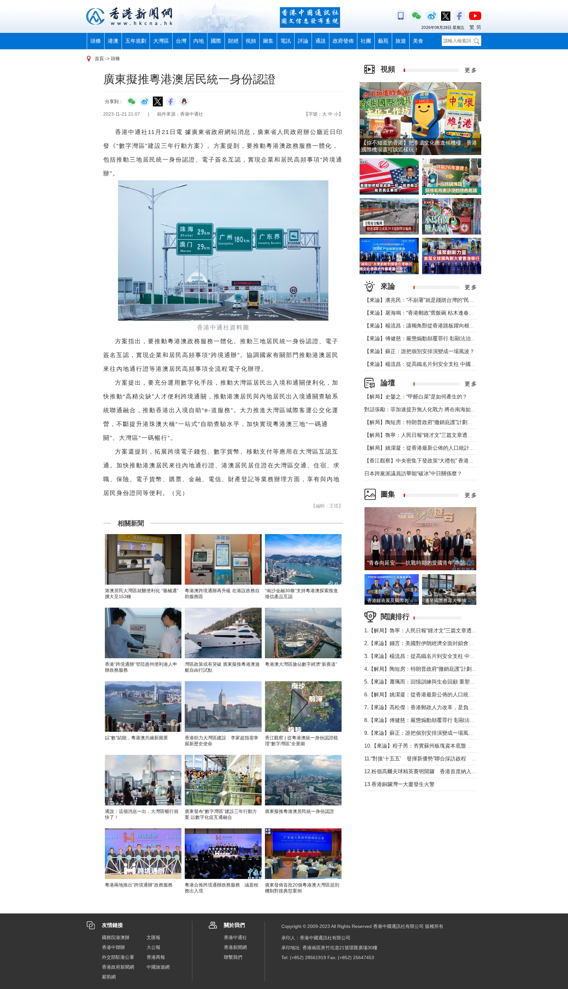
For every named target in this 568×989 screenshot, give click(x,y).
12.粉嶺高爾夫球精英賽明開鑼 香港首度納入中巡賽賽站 (431, 771)
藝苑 (383, 41)
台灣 (181, 41)
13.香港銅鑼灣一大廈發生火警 (399, 784)
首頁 (99, 58)
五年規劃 (135, 41)
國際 (216, 41)
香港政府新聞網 (118, 967)
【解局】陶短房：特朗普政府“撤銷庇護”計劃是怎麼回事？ (431, 422)
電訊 (285, 41)
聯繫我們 (233, 957)
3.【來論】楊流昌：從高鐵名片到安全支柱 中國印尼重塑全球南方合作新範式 (453, 656)
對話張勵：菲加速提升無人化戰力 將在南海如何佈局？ (428, 409)
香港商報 (156, 957)
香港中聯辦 (113, 947)
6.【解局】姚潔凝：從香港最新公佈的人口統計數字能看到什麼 (437, 694)
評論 (303, 41)
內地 (198, 41)
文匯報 (153, 937)
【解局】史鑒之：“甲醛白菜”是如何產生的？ (415, 396)
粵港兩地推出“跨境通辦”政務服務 (139, 885)
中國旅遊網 (158, 967)
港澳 (113, 41)
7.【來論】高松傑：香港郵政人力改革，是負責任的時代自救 (434, 707)
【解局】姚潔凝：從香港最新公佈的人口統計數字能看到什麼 (435, 448)
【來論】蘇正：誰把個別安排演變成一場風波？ (419, 351)
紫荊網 (109, 976)
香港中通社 (235, 937)
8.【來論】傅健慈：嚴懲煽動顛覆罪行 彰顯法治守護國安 (430, 720)
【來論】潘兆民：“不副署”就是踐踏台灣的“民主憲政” (425, 300)
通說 (320, 41)
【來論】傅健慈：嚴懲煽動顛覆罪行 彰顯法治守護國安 (428, 338)
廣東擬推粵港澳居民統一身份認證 (299, 811)
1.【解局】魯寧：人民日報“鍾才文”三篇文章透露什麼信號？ (433, 630)
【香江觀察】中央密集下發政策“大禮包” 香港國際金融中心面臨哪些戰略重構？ (456, 460)
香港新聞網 (235, 947)
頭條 (95, 41)
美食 (418, 41)
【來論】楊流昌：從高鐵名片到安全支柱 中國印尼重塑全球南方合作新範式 (451, 364)
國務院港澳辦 (116, 937)
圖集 (268, 41)
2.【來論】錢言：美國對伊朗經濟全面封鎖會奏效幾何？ (429, 643)
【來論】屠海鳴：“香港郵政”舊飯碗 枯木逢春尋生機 (424, 313)
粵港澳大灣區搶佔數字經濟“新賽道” (301, 664)
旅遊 (400, 41)
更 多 (471, 70)
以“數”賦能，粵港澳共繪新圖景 (136, 737)
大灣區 (161, 41)
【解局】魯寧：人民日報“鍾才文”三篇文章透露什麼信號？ (431, 435)
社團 (366, 41)
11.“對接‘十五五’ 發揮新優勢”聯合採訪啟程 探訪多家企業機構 (438, 758)
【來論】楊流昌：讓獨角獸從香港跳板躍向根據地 (422, 325)
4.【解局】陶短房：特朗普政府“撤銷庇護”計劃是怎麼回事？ (433, 669)
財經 (233, 41)
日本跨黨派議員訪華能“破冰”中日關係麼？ (413, 473)
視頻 (251, 41)
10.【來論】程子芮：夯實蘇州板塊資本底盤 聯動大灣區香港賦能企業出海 (450, 746)
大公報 (153, 947)
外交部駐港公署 (118, 957)
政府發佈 (343, 41)
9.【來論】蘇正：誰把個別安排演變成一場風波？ (421, 733)
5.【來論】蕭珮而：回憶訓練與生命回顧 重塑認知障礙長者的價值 (440, 682)
